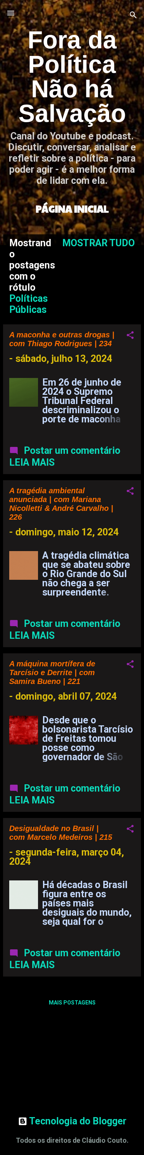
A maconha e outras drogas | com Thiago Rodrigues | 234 (61, 339)
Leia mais (32, 462)
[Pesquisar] (133, 15)
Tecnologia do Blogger (76, 1121)
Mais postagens (72, 1003)
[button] (130, 335)
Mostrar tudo (98, 243)
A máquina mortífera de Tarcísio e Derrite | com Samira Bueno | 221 (52, 672)
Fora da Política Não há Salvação (72, 76)
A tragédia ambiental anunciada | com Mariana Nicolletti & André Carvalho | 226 (61, 503)
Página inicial (72, 208)
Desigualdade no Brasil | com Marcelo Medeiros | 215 (60, 832)
